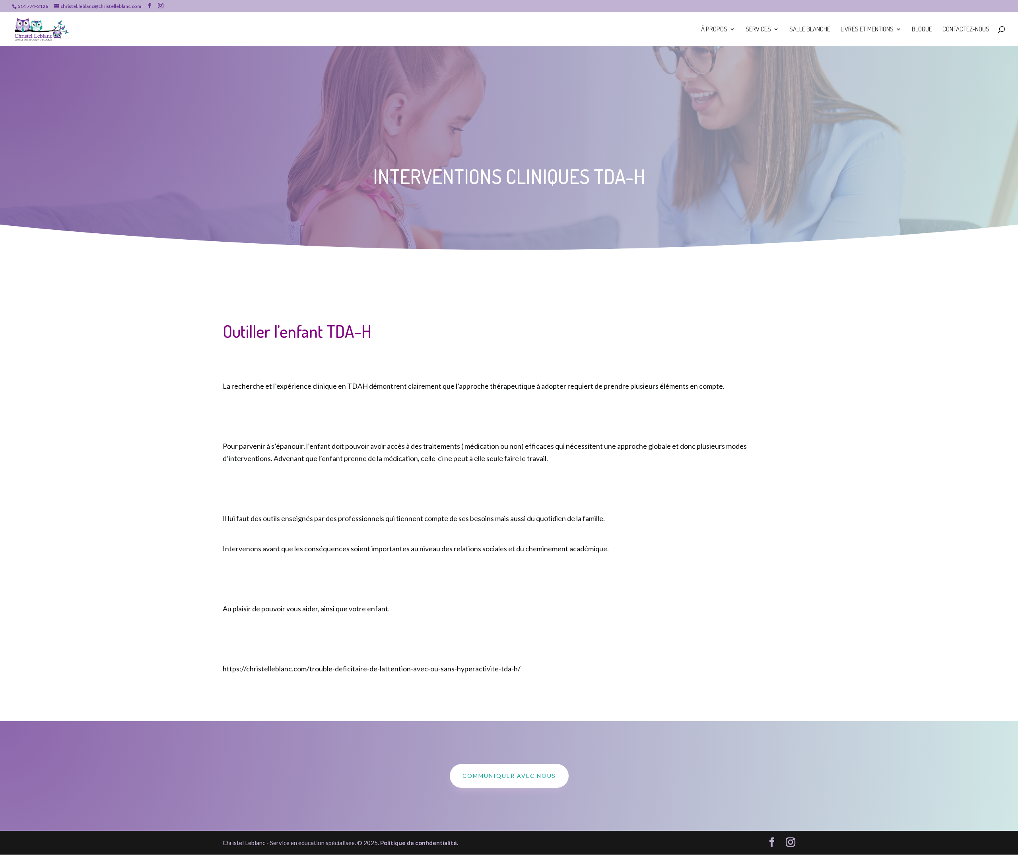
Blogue (922, 29)
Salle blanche (809, 29)
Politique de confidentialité (418, 842)
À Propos (714, 29)
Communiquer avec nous (509, 775)
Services (758, 29)
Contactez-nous (965, 29)
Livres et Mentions (867, 29)
